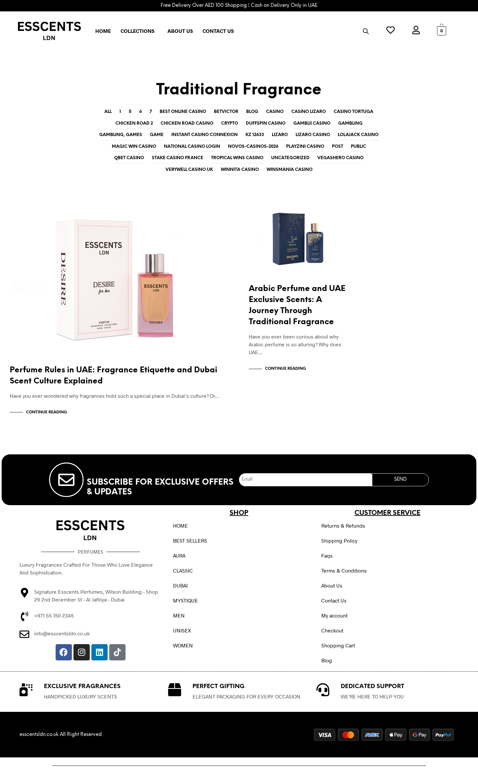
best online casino (183, 112)
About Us (331, 585)
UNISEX (182, 630)
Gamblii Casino (311, 123)
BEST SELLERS (190, 540)
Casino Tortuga (353, 112)
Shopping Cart (338, 645)
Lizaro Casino (313, 135)
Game (157, 135)
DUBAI (180, 585)
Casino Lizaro (308, 112)
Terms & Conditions (344, 570)
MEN (179, 615)
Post (337, 147)
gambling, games (120, 135)
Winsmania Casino (289, 170)
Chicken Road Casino (187, 123)
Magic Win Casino (134, 147)
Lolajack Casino (358, 135)
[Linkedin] (99, 652)
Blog (252, 112)
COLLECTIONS (137, 31)
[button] (139, 30)
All (108, 112)
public (358, 147)
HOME (103, 31)
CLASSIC (183, 570)
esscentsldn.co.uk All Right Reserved (61, 734)
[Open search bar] (366, 31)
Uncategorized (290, 158)
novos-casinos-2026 (253, 147)
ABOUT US (180, 31)
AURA (179, 555)
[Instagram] (81, 652)
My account (334, 615)
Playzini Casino (305, 147)
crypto (229, 123)
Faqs (327, 555)
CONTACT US (218, 31)
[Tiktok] (117, 652)
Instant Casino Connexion (204, 135)
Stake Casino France (177, 158)
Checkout (332, 630)
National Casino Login (192, 147)
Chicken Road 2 (134, 123)
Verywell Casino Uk (189, 170)
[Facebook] (64, 652)
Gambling (350, 123)
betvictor (226, 112)
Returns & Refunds (343, 525)
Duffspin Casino (265, 123)
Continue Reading (46, 412)
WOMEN (183, 645)
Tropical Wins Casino (237, 158)
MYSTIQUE (185, 600)
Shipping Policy (339, 540)
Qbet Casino (129, 158)
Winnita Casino (240, 170)
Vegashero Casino (340, 158)
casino (275, 112)
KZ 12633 (255, 135)
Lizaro (280, 135)
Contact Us (334, 600)
